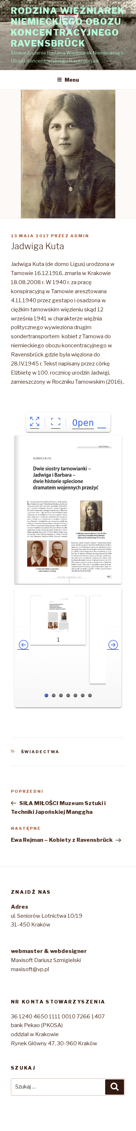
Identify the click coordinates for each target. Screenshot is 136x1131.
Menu (72, 80)
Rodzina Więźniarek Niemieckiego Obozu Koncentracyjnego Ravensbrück (68, 27)
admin (79, 235)
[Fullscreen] (34, 422)
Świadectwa (40, 751)
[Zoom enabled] (55, 422)
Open (83, 422)
